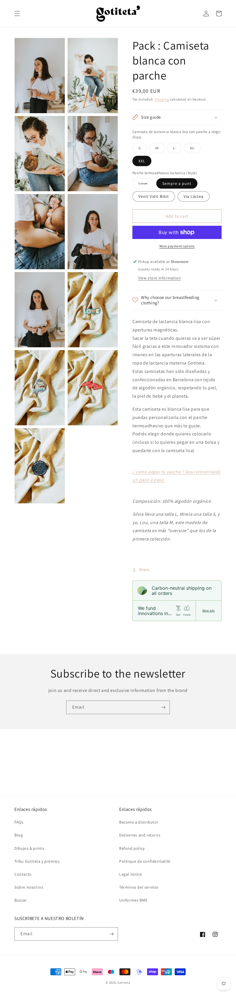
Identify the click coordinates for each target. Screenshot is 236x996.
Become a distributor (139, 822)
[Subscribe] (163, 707)
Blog (18, 835)
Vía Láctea (193, 196)
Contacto (23, 874)
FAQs (18, 822)
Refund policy (132, 848)
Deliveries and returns (139, 835)
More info (208, 610)
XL (195, 149)
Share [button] (144, 569)
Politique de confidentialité (144, 861)
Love (146, 185)
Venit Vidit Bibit (153, 196)
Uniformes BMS (133, 900)
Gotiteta (123, 982)
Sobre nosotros (28, 887)
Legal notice (130, 874)
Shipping (162, 99)
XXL (141, 161)
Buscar (20, 900)
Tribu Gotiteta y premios (37, 861)
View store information (159, 277)
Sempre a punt (176, 183)
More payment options (177, 246)
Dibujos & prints (29, 848)
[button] (17, 13)
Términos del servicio (139, 887)
